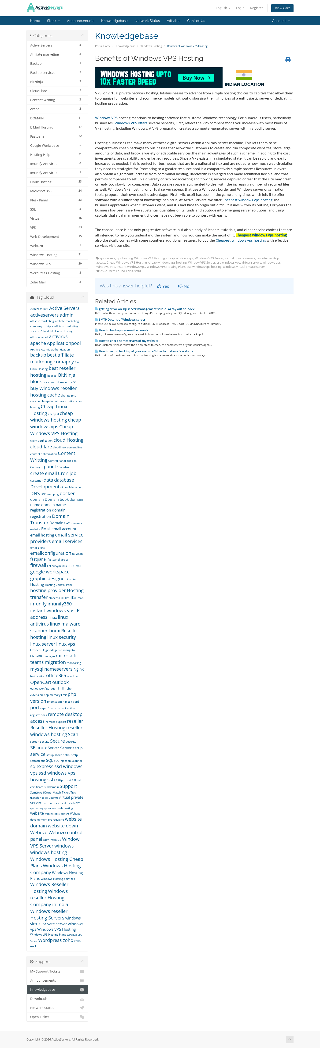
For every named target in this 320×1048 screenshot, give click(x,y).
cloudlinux (59, 447)
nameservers (58, 669)
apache (38, 343)
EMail (46, 528)
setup (50, 755)
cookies (72, 461)
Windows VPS (106, 118)
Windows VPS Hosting (56, 929)
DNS (35, 493)
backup (38, 355)
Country (35, 467)
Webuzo (39, 832)
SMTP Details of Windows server (121, 319)
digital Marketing (71, 487)
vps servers (50, 808)
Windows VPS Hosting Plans (48, 935)
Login (240, 8)
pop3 (76, 702)
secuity (44, 742)
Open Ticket (39, 1017)
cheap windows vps (55, 423)
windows (64, 846)
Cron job (67, 473)
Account (280, 21)
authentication (60, 349)
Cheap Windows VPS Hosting (54, 429)
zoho (68, 940)
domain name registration (48, 507)
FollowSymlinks (57, 566)
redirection (68, 708)
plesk (68, 702)
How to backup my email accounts (123, 330)
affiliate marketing (42, 321)
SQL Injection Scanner (68, 761)
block (36, 381)
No (186, 286)
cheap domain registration (58, 401)
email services (67, 541)
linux (52, 617)
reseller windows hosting (56, 730)
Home (35, 21)
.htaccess (36, 309)
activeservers (44, 315)
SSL (74, 780)
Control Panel (57, 461)
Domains (57, 523)
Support (68, 786)
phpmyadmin (55, 702)
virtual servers (53, 803)
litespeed (36, 650)
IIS (73, 597)
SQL (49, 760)
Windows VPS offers (131, 123)
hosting (247, 200)
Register (256, 8)
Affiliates (173, 21)
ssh (51, 779)
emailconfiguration (50, 553)
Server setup (71, 748)
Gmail (77, 566)
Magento (56, 650)
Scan (73, 734)
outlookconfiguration (43, 688)
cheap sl (53, 414)
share (58, 755)
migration (55, 662)
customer (36, 481)
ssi (69, 780)
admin (67, 315)
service (37, 754)
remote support (56, 722)
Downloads (39, 999)
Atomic (45, 349)
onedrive (72, 676)
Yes (165, 286)
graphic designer (48, 578)
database (64, 480)
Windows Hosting (151, 46)
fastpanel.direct (58, 560)
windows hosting (48, 852)
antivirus (58, 336)
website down (63, 826)
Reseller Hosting (47, 727)
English (222, 8)
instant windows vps (52, 610)
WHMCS (55, 840)
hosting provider (48, 590)
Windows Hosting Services (58, 879)
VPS (78, 803)
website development (57, 813)
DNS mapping (50, 494)
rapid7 (44, 708)
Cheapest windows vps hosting (241, 241)
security (71, 742)
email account (64, 528)
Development (45, 486)
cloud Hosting (68, 440)
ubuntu (53, 798)
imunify (38, 604)
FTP (70, 566)
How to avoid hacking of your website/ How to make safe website (145, 351)
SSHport (61, 780)
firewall (38, 565)
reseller (75, 721)
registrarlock (38, 715)
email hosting (42, 535)
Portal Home (103, 46)
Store (52, 21)
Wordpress (50, 940)
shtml (66, 755)
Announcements (80, 21)
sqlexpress (41, 766)
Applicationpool (64, 343)
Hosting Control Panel (59, 585)
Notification (37, 676)
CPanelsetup (65, 467)
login (46, 650)
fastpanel (38, 559)
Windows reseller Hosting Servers (48, 914)
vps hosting (36, 808)
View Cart (282, 8)
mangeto (69, 650)
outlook (60, 682)
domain (37, 499)
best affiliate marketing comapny (52, 358)
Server (53, 748)
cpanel (48, 466)
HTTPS (65, 598)
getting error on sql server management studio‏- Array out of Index (146, 309)
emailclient (37, 548)
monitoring (74, 663)
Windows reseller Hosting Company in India (49, 898)
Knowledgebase (114, 21)
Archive (35, 349)
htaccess (54, 598)
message (49, 656)
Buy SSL (73, 382)
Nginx (79, 669)
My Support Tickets (45, 971)
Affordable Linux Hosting (57, 331)
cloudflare (41, 447)
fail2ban (77, 554)
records (55, 708)
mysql (36, 669)
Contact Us (196, 21)
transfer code (39, 798)
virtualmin (69, 803)
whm (46, 840)
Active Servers (64, 308)
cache (53, 395)
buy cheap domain (55, 382)
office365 (56, 675)
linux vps (65, 644)
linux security (61, 637)
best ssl (52, 376)
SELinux (38, 747)
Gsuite (71, 579)
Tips (73, 792)
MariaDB (36, 656)
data (48, 480)
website (37, 813)
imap (80, 598)
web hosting (65, 808)
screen (34, 742)
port (34, 707)
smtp (74, 755)
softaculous (37, 761)
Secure (57, 741)
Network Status (147, 21)
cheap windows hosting (51, 416)
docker (67, 493)
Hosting (37, 584)
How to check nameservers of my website (128, 341)
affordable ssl (39, 337)
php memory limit (55, 695)
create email (43, 473)
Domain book (57, 499)
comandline (74, 447)
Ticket (66, 792)
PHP (62, 688)
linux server (42, 644)
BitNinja (66, 375)
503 (45, 309)
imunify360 (60, 604)
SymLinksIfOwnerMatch (45, 792)
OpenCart (40, 682)
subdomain (51, 787)
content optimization (43, 454)
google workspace (50, 572)
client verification (41, 441)
